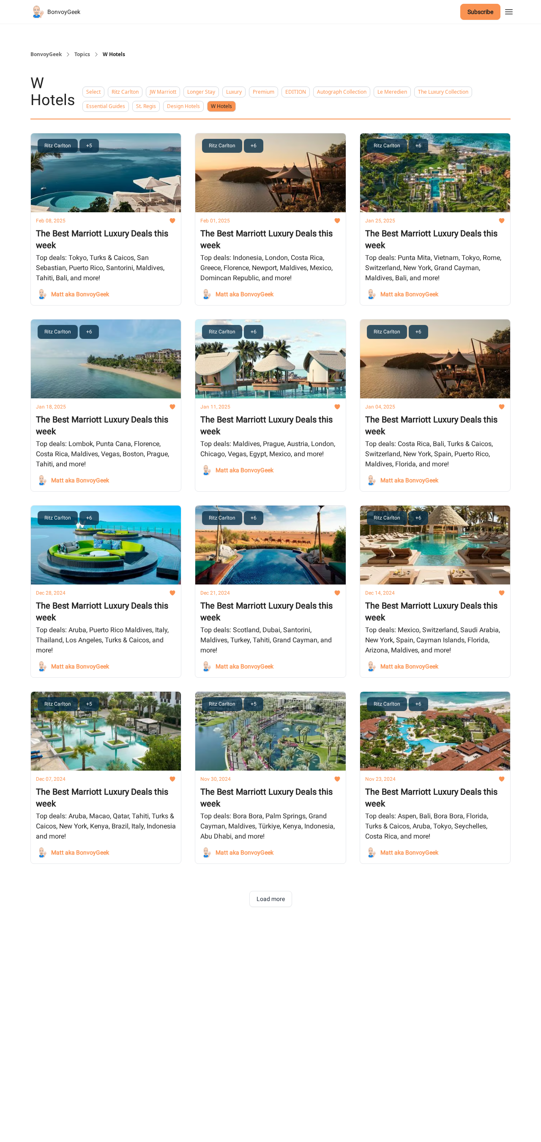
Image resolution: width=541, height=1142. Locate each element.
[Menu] (509, 10)
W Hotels (221, 106)
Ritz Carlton (125, 91)
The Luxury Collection (443, 91)
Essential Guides (105, 106)
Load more (271, 899)
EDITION (295, 91)
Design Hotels (183, 106)
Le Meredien (392, 91)
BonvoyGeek (46, 54)
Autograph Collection (341, 91)
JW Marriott (163, 91)
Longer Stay (201, 91)
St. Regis (146, 106)
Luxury (234, 91)
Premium (263, 91)
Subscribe (480, 11)
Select (93, 91)
